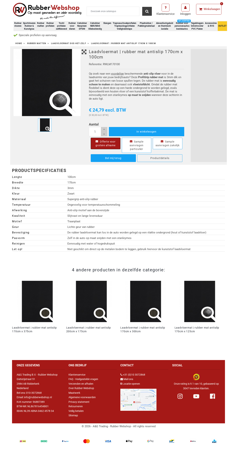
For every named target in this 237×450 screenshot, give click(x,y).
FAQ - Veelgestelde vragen (83, 379)
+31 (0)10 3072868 (134, 374)
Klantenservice (77, 374)
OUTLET (222, 26)
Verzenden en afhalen (81, 383)
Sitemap (73, 415)
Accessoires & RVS (211, 24)
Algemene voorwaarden (82, 397)
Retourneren (76, 406)
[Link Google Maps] (138, 398)
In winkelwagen (146, 131)
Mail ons (128, 379)
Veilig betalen (76, 410)
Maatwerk (74, 392)
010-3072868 (34, 392)
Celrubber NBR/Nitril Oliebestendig (95, 26)
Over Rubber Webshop (81, 388)
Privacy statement (79, 401)
